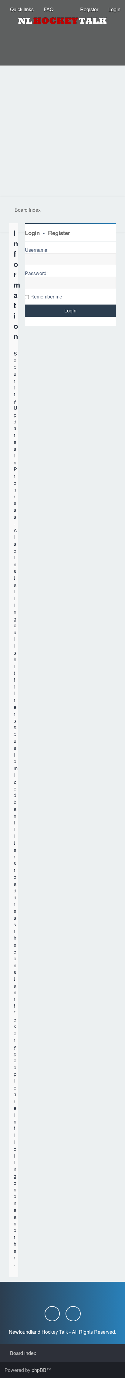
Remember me (46, 296)
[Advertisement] (62, 131)
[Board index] (62, 20)
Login (32, 233)
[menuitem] (45, 9)
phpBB (39, 1369)
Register (59, 233)
